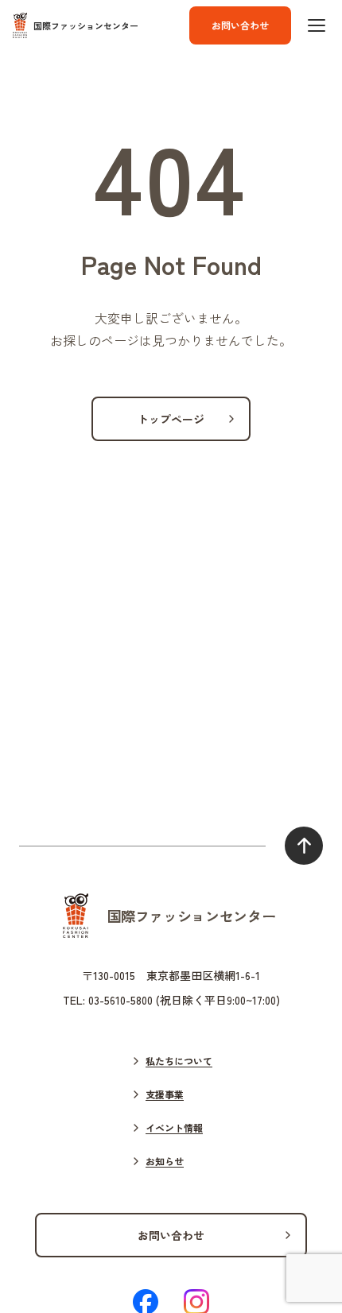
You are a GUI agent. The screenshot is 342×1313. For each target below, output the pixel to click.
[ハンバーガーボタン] (316, 25)
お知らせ (165, 1161)
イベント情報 (174, 1127)
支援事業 (165, 1094)
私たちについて (179, 1060)
